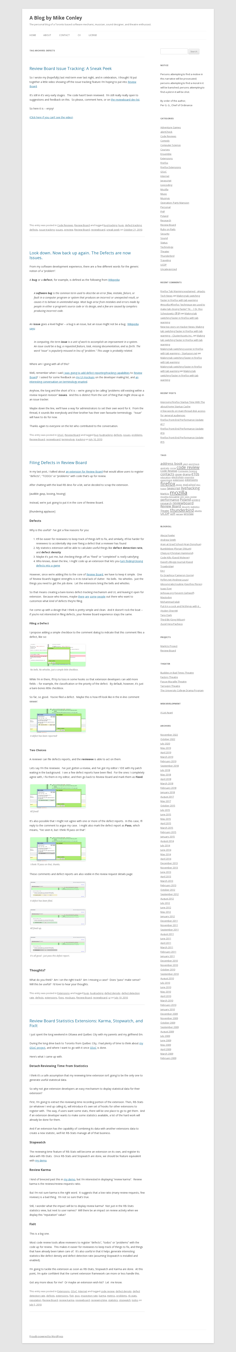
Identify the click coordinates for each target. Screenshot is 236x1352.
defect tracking (133, 225)
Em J (162, 570)
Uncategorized (168, 269)
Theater (164, 251)
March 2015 (166, 827)
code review (107, 1291)
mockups (70, 997)
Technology (166, 247)
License (93, 35)
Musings (165, 198)
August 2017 (167, 796)
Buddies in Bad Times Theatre (177, 672)
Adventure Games (170, 127)
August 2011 (167, 934)
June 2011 (165, 938)
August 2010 (167, 978)
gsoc (77, 1295)
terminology (68, 439)
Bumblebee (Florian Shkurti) (175, 548)
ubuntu (198, 510)
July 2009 (165, 1036)
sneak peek (113, 229)
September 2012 (169, 894)
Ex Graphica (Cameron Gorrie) (177, 575)
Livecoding (166, 185)
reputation (35, 1300)
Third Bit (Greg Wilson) (172, 619)
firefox (167, 483)
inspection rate (89, 1295)
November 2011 (169, 925)
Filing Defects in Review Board (58, 462)
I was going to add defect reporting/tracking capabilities (96, 373)
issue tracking (47, 229)
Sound (164, 238)
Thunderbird (167, 256)
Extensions (63, 993)
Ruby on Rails (168, 229)
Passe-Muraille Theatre (173, 681)
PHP (162, 211)
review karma (66, 1300)
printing (196, 500)
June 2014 (165, 850)
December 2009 (169, 1013)
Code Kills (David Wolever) (175, 557)
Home (33, 35)
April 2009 (165, 1049)
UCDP (163, 264)
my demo (41, 1160)
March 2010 (166, 1000)
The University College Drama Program (182, 690)
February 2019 (168, 761)
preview (68, 229)
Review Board (82, 225)
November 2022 (169, 734)
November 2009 (169, 1018)
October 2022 (167, 739)
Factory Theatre (169, 677)
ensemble (189, 477)
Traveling (165, 260)
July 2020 (165, 743)
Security (164, 233)
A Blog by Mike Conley (56, 17)
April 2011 (165, 943)
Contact (64, 35)
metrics (111, 1295)
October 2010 (167, 969)
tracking (80, 439)
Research (165, 220)
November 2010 (169, 965)
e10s (195, 473)
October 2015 (167, 805)
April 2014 (165, 858)
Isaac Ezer (166, 588)
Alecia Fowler (167, 535)
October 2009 (167, 1022)
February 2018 (168, 788)
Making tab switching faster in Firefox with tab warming (179, 318)
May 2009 (165, 1044)
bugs (121, 225)
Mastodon (166, 597)
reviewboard (98, 229)
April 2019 (165, 752)
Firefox (164, 162)
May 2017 (165, 801)
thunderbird (182, 510)
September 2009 (169, 1027)
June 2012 (165, 907)
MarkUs (164, 493)
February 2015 (168, 832)
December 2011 (169, 920)
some (93, 596)
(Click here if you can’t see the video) (51, 117)
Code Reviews (65, 225)
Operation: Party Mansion (174, 202)
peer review (191, 496)
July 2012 (165, 903)
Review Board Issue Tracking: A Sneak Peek (71, 68)
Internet (82, 1291)
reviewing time (99, 1300)
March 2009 (166, 1053)
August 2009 (167, 1031)
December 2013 (169, 863)
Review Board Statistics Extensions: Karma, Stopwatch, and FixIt (86, 1023)
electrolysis (177, 477)
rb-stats (132, 1295)
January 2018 (167, 792)
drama (187, 474)
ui (109, 997)
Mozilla (164, 189)
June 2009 (165, 1040)
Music (163, 193)
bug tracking (110, 225)
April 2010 (165, 996)
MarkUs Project (168, 646)
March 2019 (166, 757)
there (81, 596)
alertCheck (166, 131)
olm (182, 496)
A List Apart (166, 712)
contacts (167, 474)
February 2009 (168, 1058)
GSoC (60, 435)
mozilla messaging (169, 496)
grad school (189, 484)
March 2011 (166, 947)
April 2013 (165, 876)
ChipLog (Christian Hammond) (176, 553)
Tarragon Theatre (170, 686)
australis (164, 468)
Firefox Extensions (170, 167)
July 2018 (165, 770)
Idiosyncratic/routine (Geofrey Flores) (181, 584)
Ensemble (165, 154)
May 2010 (165, 991)
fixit (72, 1295)
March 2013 (166, 881)
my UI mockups (85, 377)
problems (137, 435)
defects (34, 229)
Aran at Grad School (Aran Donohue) (180, 544)
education (165, 477)
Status (164, 242)
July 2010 (165, 982)
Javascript (165, 180)
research (166, 503)
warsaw (179, 514)
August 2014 (167, 841)
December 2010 (169, 960)
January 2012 (167, 916)
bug (96, 435)
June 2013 (165, 872)
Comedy (165, 140)
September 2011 (169, 929)
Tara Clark (166, 615)
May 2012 (165, 912)
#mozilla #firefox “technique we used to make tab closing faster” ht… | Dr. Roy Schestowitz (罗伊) (182, 309)
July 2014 (165, 845)
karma (102, 1295)
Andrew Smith (168, 539)
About (47, 35)
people (101, 596)
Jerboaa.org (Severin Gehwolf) (177, 593)
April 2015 (165, 823)
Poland (164, 216)
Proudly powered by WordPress (46, 1336)
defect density (112, 993)
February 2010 (168, 1005)
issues (59, 229)
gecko (179, 484)
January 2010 (167, 1009)
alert (185, 464)
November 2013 (169, 867)
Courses (165, 149)
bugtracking (105, 435)
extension (178, 480)
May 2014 (165, 854)
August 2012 (167, 898)
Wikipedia (113, 280)
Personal (165, 207)
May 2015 (165, 819)
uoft (172, 514)
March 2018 (166, 783)
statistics (113, 1300)
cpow (178, 474)
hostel (163, 488)
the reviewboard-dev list (125, 99)
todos (135, 1300)
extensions (51, 997)
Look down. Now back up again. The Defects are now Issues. (80, 255)
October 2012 (167, 889)
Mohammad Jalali (170, 601)
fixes (61, 997)
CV (79, 35)
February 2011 (168, 951)
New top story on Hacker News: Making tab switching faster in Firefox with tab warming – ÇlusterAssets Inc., (182, 331)
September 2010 (169, 974)
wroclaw (189, 514)
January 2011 (167, 956)
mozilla (178, 492)
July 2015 (165, 810)
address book (171, 463)
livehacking (190, 487)
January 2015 (167, 836)
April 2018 (165, 779)
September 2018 (169, 765)
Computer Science (170, 145)
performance (169, 499)
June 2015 (165, 814)
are (87, 596)
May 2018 (165, 774)
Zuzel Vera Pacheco (171, 624)
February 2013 (168, 885)
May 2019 (165, 748)
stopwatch (125, 1300)
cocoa (173, 468)
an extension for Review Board (84, 471)
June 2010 (165, 987)
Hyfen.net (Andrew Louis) (174, 579)
